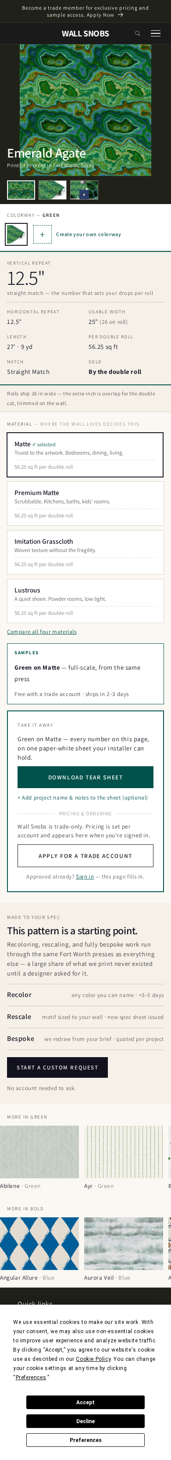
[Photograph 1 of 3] (21, 190)
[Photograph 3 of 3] (84, 190)
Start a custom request (57, 1067)
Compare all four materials (42, 631)
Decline (85, 1421)
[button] (137, 33)
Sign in (85, 876)
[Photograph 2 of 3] (53, 190)
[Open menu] (156, 33)
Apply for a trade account (85, 856)
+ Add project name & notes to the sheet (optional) (83, 797)
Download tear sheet (85, 777)
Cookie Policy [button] (93, 1359)
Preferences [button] (31, 1377)
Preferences (86, 1440)
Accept (85, 1402)
